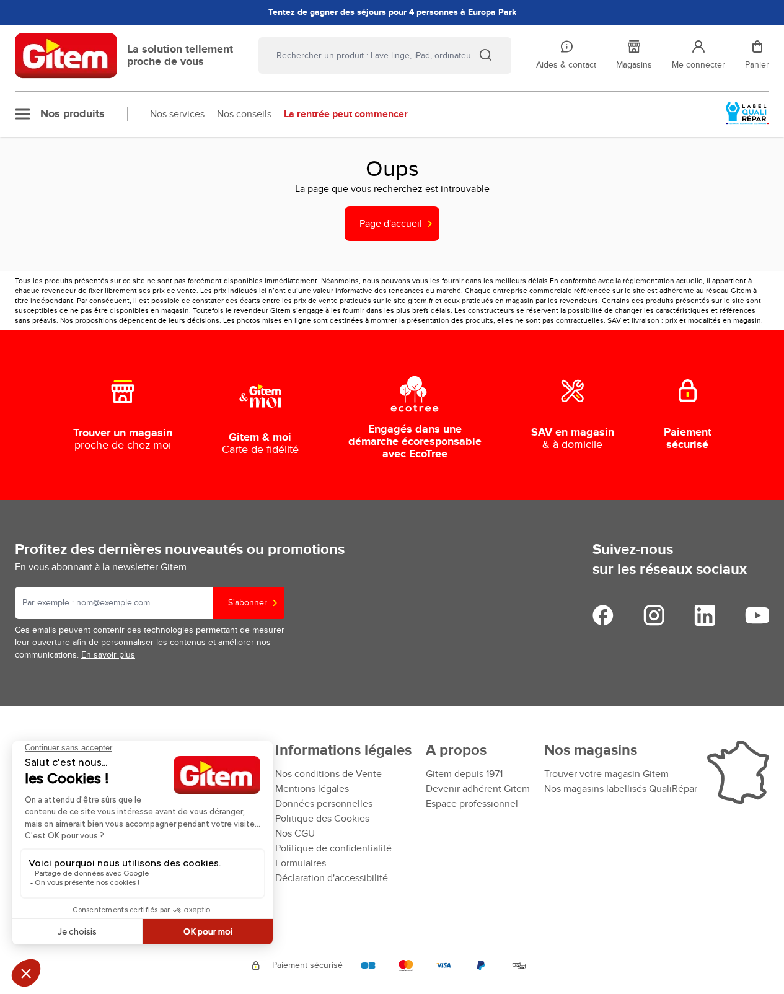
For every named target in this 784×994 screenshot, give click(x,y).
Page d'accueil (390, 224)
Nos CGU (295, 833)
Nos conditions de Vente (328, 774)
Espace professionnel (472, 804)
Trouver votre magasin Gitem (606, 774)
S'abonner (247, 602)
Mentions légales (312, 789)
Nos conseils (244, 114)
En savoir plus (108, 654)
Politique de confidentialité (333, 848)
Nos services (177, 114)
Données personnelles (323, 804)
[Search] (485, 54)
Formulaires (300, 863)
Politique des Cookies (322, 818)
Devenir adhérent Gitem (478, 789)
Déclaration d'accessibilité (331, 878)
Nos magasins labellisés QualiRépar (620, 789)
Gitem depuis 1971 (464, 774)
